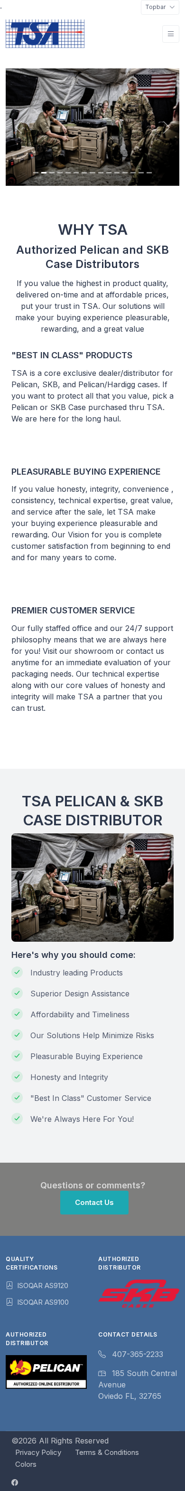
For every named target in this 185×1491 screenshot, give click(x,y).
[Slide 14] (141, 172)
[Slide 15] (149, 172)
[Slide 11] (117, 172)
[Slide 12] (125, 172)
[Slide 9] (100, 172)
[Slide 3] (52, 172)
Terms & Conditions (107, 1452)
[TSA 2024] (45, 33)
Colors (26, 1464)
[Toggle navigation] (170, 34)
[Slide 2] (43, 172)
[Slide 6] (76, 172)
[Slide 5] (68, 172)
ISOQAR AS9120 (42, 1285)
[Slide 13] (133, 172)
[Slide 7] (84, 172)
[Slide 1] (35, 172)
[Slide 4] (60, 172)
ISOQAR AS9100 (43, 1302)
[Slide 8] (92, 172)
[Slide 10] (108, 172)
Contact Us (94, 1202)
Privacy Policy (38, 1452)
